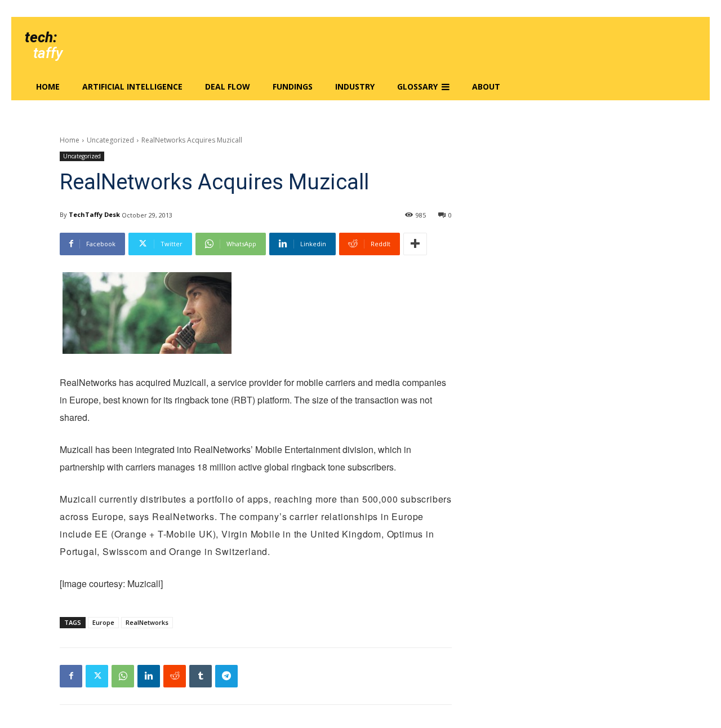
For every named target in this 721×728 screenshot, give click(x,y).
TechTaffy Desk (94, 214)
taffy (48, 53)
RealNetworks (147, 622)
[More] (415, 244)
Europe (103, 622)
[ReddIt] (174, 676)
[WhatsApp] (123, 676)
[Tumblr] (200, 676)
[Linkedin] (148, 676)
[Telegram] (226, 676)
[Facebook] (71, 676)
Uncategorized (110, 140)
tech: (41, 37)
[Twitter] (97, 676)
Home (69, 140)
